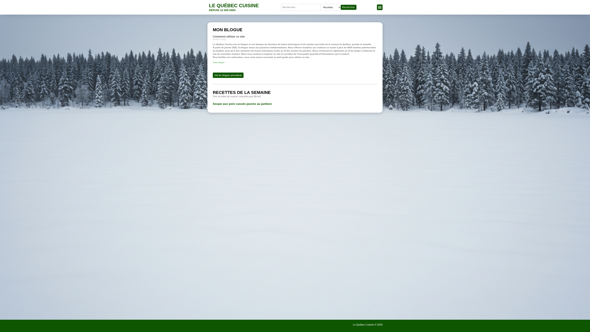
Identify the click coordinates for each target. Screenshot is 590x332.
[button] (380, 7)
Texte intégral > (219, 62)
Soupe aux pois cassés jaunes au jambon (242, 103)
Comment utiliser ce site (229, 36)
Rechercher (348, 7)
